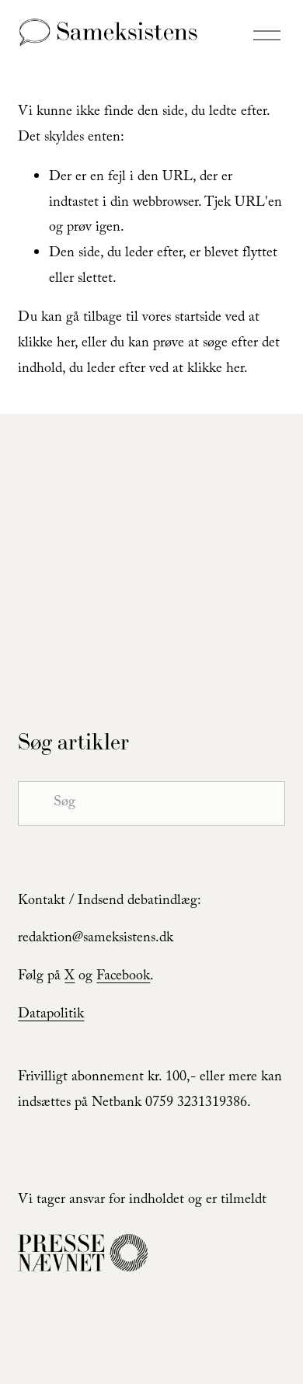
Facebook (123, 977)
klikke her (46, 344)
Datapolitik (51, 1015)
